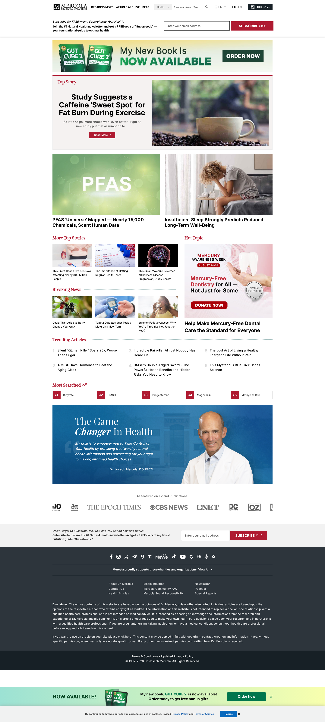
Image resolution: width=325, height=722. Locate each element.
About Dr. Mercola (121, 584)
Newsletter (202, 584)
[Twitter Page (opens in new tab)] (126, 557)
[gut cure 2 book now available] (162, 56)
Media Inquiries (154, 584)
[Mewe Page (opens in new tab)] (161, 557)
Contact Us (116, 588)
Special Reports (205, 593)
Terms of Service (204, 714)
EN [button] (220, 6)
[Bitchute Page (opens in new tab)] (191, 557)
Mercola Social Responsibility (164, 593)
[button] (239, 714)
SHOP (263, 7)
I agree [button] (229, 714)
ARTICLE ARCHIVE (128, 7)
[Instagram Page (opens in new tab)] (118, 557)
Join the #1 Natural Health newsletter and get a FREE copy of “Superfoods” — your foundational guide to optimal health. (104, 28)
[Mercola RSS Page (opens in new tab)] (213, 557)
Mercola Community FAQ (160, 588)
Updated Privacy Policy (177, 656)
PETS (145, 7)
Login (237, 7)
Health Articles (119, 593)
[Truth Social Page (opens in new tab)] (149, 557)
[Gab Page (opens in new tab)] (142, 557)
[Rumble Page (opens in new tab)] (199, 557)
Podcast (200, 588)
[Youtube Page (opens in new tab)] (182, 557)
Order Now (246, 696)
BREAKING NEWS (102, 7)
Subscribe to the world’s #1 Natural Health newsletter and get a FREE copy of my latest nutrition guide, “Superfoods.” (111, 537)
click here (124, 636)
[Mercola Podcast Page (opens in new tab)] (206, 557)
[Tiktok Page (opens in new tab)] (174, 557)
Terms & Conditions (145, 656)
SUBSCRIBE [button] (252, 26)
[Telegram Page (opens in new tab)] (135, 557)
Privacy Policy (180, 714)
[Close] (271, 696)
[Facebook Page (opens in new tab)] (111, 557)
